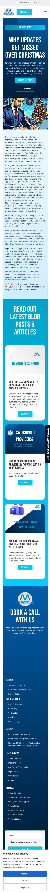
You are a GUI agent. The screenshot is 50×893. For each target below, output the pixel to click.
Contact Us (12, 284)
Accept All (25, 874)
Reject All (25, 887)
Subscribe (25, 849)
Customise (25, 881)
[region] (25, 871)
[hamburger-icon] (45, 12)
